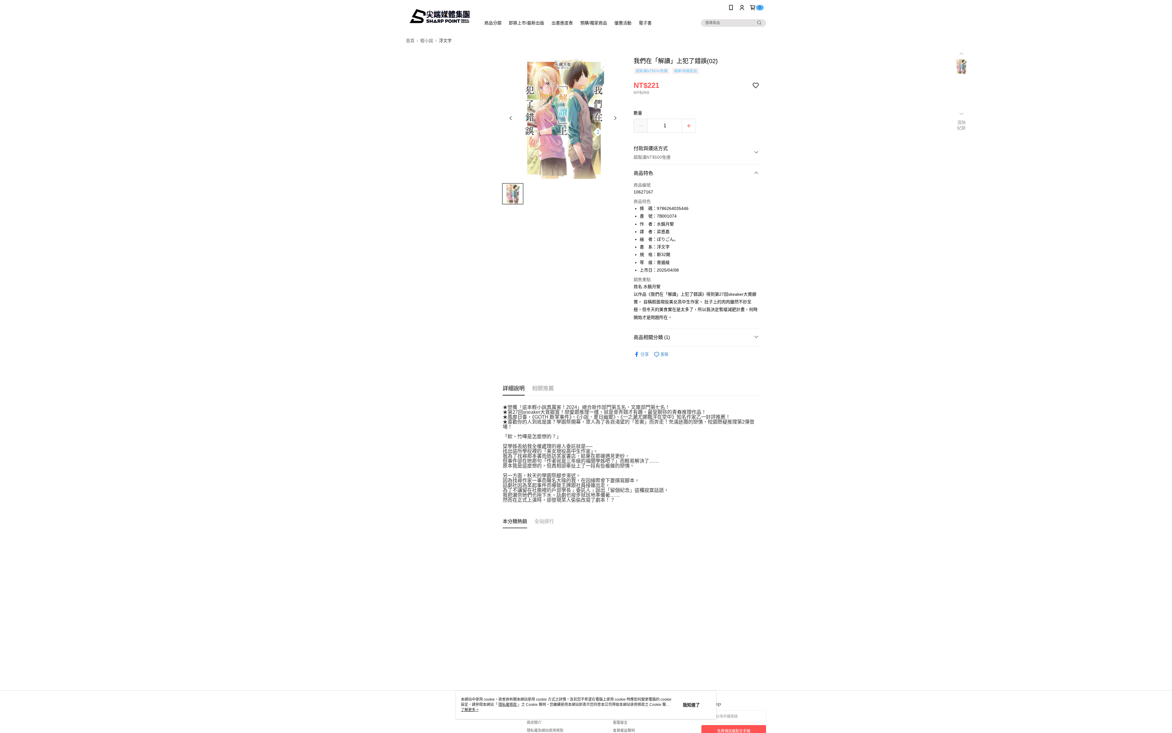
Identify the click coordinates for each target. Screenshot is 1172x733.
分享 (644, 354)
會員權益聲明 (624, 730)
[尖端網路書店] (440, 16)
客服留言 (620, 722)
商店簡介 (534, 722)
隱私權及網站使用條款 (545, 730)
